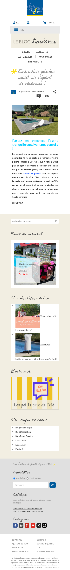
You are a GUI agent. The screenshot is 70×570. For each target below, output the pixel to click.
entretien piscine (32, 173)
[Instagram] (44, 525)
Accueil (26, 52)
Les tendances (25, 56)
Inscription (20, 478)
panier (52, 23)
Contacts (41, 540)
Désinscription (35, 478)
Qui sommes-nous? (20, 544)
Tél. (17, 23)
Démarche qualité (45, 544)
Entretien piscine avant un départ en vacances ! (36, 77)
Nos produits (35, 61)
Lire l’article (17, 203)
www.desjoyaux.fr (45, 551)
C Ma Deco (20, 440)
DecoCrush (20, 444)
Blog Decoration (23, 431)
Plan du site (17, 548)
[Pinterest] (27, 525)
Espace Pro (17, 540)
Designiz (19, 449)
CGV (39, 548)
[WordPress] (21, 525)
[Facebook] (15, 525)
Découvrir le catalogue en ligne (28, 511)
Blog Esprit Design (24, 436)
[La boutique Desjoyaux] (35, 40)
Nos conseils (45, 56)
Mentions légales (20, 551)
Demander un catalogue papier (27, 508)
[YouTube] (33, 525)
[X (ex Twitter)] (38, 525)
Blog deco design (23, 427)
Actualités (42, 52)
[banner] (35, 8)
